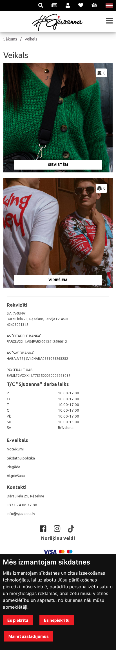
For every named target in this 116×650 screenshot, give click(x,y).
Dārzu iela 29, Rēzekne (25, 496)
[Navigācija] (109, 21)
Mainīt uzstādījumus (28, 636)
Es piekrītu (17, 620)
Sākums (10, 39)
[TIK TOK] (72, 529)
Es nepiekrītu (57, 620)
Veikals (30, 39)
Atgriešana (16, 476)
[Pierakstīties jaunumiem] (54, 5)
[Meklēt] (40, 5)
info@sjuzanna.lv (21, 514)
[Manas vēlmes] (80, 5)
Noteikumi (15, 449)
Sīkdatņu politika (21, 458)
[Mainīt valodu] (109, 5)
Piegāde (13, 467)
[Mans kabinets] (68, 5)
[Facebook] (44, 529)
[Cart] (94, 5)
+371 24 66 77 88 (22, 505)
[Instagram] (58, 529)
